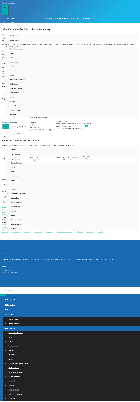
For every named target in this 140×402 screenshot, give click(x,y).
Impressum (8, 270)
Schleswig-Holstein (15, 110)
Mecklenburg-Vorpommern (17, 79)
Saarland (12, 97)
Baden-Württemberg (16, 49)
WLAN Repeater (15, 40)
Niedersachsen (14, 84)
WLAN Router (14, 35)
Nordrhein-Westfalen (16, 88)
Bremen (12, 66)
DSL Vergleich (11, 18)
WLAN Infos (10, 31)
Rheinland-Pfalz (14, 92)
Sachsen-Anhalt (14, 105)
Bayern (12, 53)
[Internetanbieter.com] (8, 122)
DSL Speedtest (11, 22)
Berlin (12, 57)
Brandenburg (14, 62)
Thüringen (13, 114)
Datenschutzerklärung (11, 272)
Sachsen (12, 101)
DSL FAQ (9, 27)
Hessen (12, 75)
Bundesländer (11, 44)
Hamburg (12, 70)
